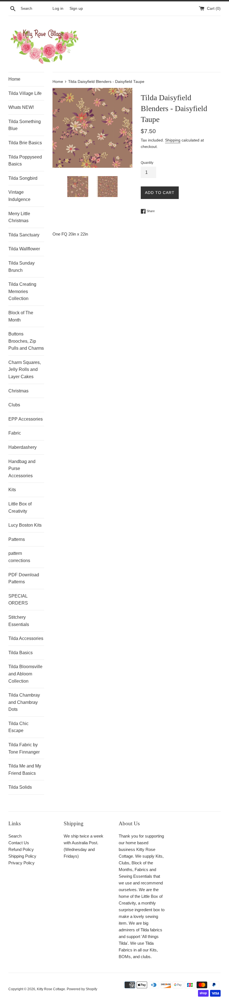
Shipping (172, 140)
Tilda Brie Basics (25, 142)
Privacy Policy (21, 862)
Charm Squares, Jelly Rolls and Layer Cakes (24, 369)
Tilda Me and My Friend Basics (24, 770)
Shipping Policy (22, 856)
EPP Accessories (25, 419)
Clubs (14, 404)
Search (15, 836)
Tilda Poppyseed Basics (25, 161)
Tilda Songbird (22, 178)
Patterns (16, 539)
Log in (58, 8)
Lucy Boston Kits (25, 525)
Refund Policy (21, 849)
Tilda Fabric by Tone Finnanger (24, 748)
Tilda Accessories (25, 638)
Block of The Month (20, 316)
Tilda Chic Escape (18, 727)
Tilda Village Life (25, 93)
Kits (12, 489)
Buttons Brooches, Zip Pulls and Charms (26, 341)
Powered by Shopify (82, 989)
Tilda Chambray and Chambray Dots (24, 702)
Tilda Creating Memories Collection (22, 291)
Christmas (18, 390)
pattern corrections (19, 557)
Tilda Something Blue (24, 125)
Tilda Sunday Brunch (21, 267)
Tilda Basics (20, 652)
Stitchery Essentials (18, 621)
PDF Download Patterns (23, 578)
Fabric (14, 433)
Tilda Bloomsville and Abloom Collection (25, 673)
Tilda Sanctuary (23, 234)
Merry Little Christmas (19, 217)
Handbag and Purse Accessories (21, 468)
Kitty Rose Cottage (51, 989)
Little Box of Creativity (20, 508)
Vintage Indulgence (19, 196)
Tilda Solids (20, 787)
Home (14, 79)
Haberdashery (22, 447)
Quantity (147, 163)
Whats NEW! (21, 107)
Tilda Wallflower (24, 248)
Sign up (76, 8)
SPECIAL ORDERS (18, 600)
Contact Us (18, 842)
